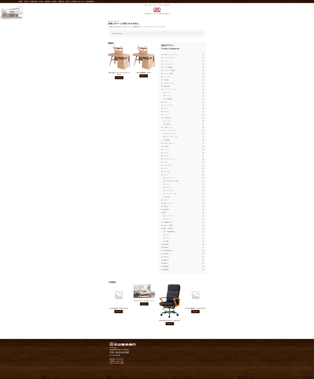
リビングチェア (170, 190)
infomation (167, 4)
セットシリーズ (170, 178)
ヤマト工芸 (166, 171)
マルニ (165, 168)
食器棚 (167, 140)
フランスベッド (168, 165)
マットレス (169, 219)
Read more (119, 77)
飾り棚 (167, 197)
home (145, 4)
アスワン (166, 61)
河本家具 (166, 253)
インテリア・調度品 (169, 70)
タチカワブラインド (169, 143)
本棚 (167, 241)
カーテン (168, 92)
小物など (168, 124)
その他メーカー (168, 127)
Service (155, 4)
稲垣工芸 (166, 260)
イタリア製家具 (168, 67)
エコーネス (166, 76)
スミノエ (166, 114)
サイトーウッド (168, 105)
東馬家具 (166, 244)
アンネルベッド (168, 64)
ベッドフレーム (170, 216)
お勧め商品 (166, 86)
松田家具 (166, 247)
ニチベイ (166, 152)
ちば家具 (166, 146)
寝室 (164, 212)
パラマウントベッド (169, 159)
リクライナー (169, 187)
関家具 (165, 263)
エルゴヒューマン (168, 83)
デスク (167, 238)
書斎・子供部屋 (168, 228)
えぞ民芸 (166, 80)
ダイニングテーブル (171, 136)
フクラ (165, 162)
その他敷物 (169, 99)
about (160, 4)
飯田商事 (166, 269)
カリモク (166, 102)
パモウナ (166, 155)
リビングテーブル (171, 193)
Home (111, 21)
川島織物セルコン (168, 222)
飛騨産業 (166, 266)
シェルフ (168, 121)
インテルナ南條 (168, 73)
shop (150, 4)
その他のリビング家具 (172, 181)
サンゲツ (166, 108)
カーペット (169, 95)
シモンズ (166, 111)
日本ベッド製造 (168, 225)
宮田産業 (166, 209)
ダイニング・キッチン (169, 130)
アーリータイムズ (168, 57)
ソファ (167, 184)
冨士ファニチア (168, 203)
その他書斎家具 (170, 231)
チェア (167, 234)
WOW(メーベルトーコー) (170, 54)
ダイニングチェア (171, 133)
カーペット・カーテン (169, 89)
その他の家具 (167, 117)
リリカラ (166, 200)
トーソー (166, 149)
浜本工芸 (166, 257)
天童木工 (166, 206)
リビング (166, 174)
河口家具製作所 (168, 250)
